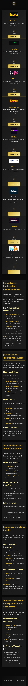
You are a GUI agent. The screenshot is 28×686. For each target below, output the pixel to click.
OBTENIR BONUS (14, 36)
